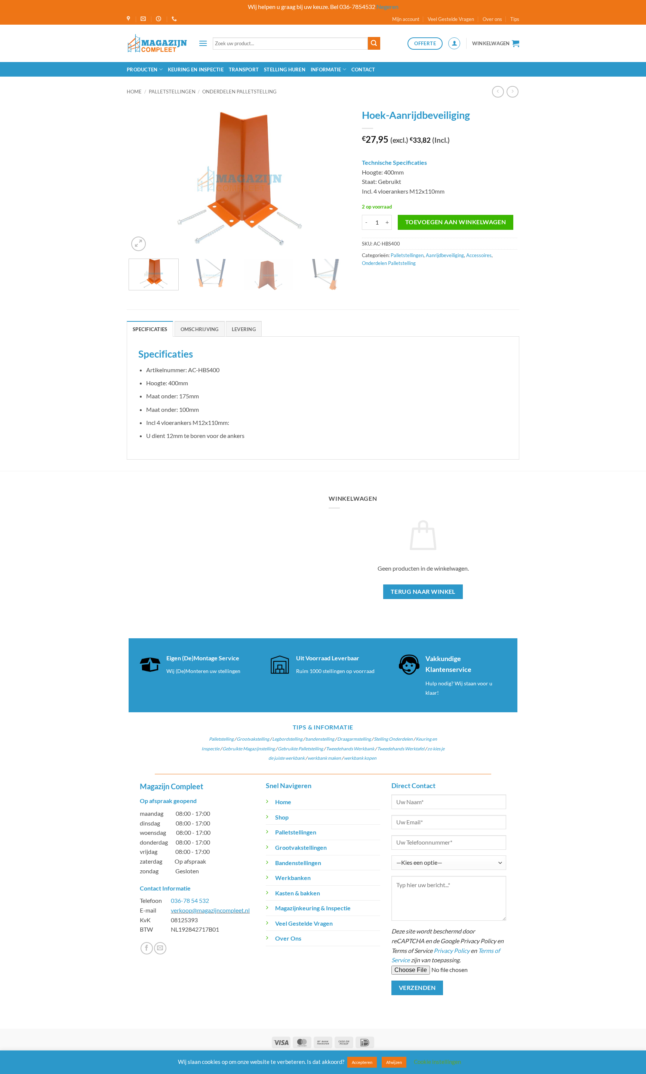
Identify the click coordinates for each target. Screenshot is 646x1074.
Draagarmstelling (354, 739)
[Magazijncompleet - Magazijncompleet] (157, 43)
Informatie (326, 69)
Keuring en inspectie (196, 69)
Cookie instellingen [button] (437, 1061)
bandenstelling (319, 739)
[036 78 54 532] (175, 19)
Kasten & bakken (297, 892)
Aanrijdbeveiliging (445, 255)
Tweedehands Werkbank (350, 749)
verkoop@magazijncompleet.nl (210, 910)
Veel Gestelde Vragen (451, 19)
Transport (244, 69)
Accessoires (479, 255)
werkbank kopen (360, 758)
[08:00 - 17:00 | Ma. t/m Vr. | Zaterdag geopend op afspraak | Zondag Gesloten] (159, 19)
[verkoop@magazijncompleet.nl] (144, 19)
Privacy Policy (452, 950)
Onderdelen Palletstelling (239, 92)
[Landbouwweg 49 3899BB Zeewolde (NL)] (129, 19)
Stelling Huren (284, 69)
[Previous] (142, 179)
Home (134, 92)
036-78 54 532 (190, 900)
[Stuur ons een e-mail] (160, 948)
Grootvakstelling (253, 739)
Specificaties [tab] (150, 329)
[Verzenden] (374, 43)
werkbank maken (324, 758)
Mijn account (405, 19)
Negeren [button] (387, 6)
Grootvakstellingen (301, 847)
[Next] (337, 179)
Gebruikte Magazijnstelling (248, 749)
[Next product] (498, 92)
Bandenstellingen (298, 862)
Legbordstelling (287, 739)
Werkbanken (293, 877)
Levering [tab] (244, 329)
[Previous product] (512, 92)
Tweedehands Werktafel (400, 749)
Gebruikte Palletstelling (300, 749)
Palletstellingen (172, 92)
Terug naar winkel (423, 591)
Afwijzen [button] (394, 1062)
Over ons (492, 19)
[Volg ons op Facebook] (147, 948)
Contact (363, 69)
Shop (282, 817)
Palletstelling (221, 739)
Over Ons (288, 938)
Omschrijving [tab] (200, 329)
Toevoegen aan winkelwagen (455, 222)
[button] (203, 43)
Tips (514, 19)
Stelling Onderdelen (393, 739)
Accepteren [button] (362, 1062)
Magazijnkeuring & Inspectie (313, 907)
